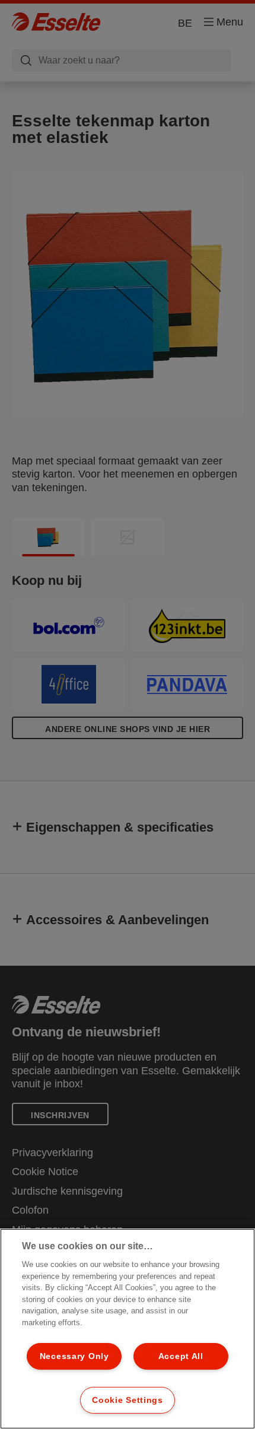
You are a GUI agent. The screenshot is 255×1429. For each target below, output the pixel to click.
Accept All (180, 1356)
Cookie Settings (127, 1400)
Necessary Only (74, 1356)
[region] (127, 1329)
